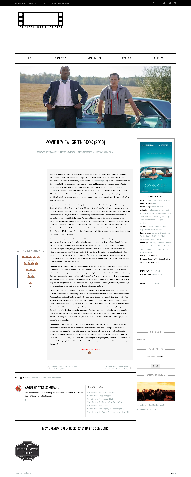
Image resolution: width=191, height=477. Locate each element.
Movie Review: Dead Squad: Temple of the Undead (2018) (116, 367)
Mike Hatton (154, 216)
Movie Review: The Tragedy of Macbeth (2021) (105, 408)
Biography (160, 200)
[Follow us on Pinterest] (174, 3)
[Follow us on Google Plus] (169, 3)
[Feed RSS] (154, 3)
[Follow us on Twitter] (164, 3)
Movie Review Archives (60, 3)
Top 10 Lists (126, 58)
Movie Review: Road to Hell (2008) (150, 405)
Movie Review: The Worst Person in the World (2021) (108, 412)
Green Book (155, 271)
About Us (28, 473)
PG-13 (155, 203)
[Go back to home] (41, 20)
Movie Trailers (94, 58)
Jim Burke (156, 233)
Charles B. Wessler (153, 236)
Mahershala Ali (155, 210)
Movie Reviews (61, 58)
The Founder (102, 245)
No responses (85, 152)
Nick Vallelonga (155, 226)
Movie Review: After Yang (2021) (100, 405)
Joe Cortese (161, 213)
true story (56, 377)
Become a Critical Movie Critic (26, 3)
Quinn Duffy (164, 216)
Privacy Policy (19, 473)
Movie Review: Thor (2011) (147, 409)
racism (35, 377)
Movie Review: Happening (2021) (100, 395)
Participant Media (157, 242)
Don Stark (151, 213)
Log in (174, 473)
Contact (45, 3)
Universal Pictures (154, 249)
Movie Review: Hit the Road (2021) (100, 392)
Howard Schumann (47, 152)
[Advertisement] (123, 31)
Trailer (156, 283)
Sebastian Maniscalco (148, 219)
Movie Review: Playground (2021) (100, 399)
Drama (168, 200)
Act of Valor (92, 255)
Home (30, 58)
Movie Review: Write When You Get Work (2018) (64, 367)
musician (28, 377)
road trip (42, 377)
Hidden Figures (100, 180)
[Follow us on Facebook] (159, 3)
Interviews (158, 58)
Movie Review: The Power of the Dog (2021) (104, 402)
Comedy (152, 200)
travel (49, 377)
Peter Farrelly (157, 206)
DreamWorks (158, 246)
